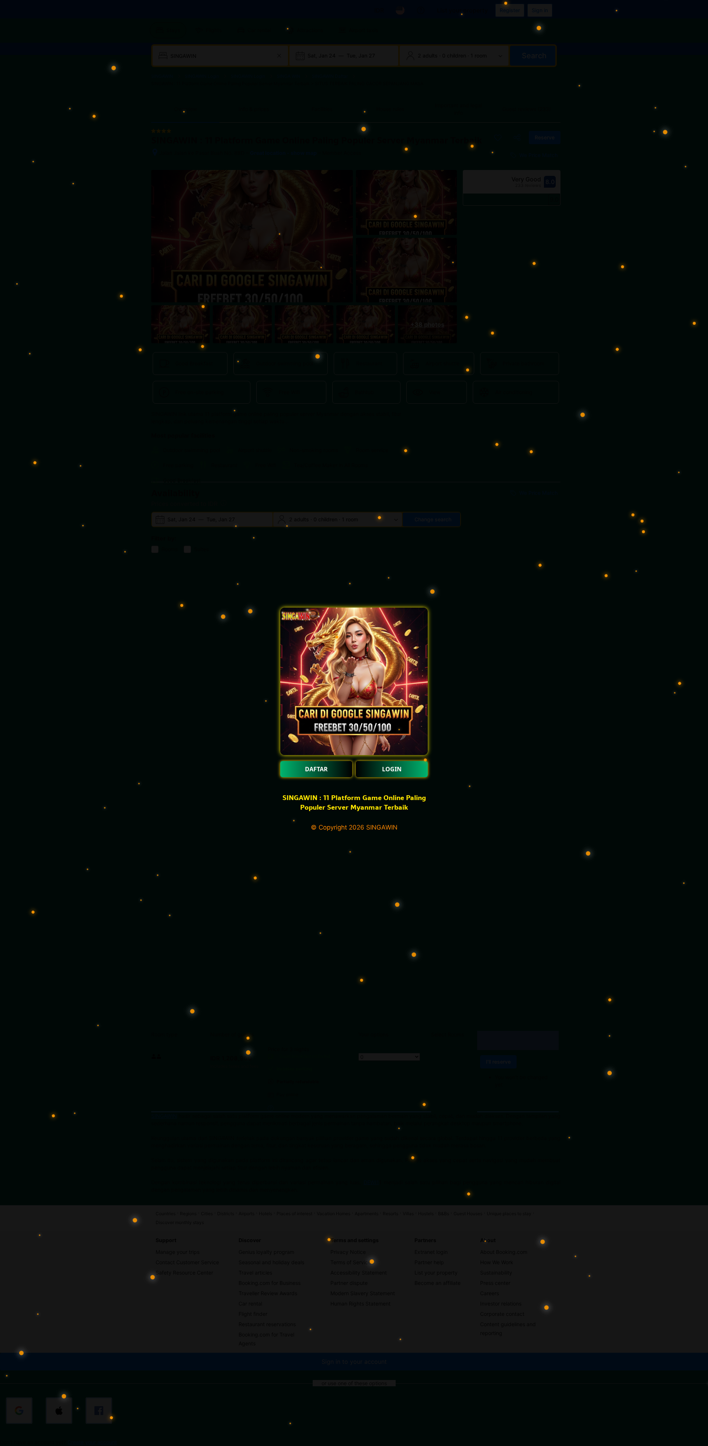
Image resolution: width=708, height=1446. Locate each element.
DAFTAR (316, 769)
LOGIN (392, 769)
